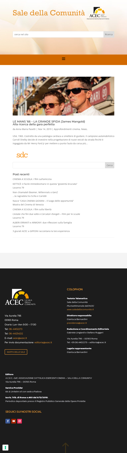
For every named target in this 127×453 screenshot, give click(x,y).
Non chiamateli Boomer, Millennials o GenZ (35, 194)
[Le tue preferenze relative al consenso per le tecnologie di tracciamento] (5, 448)
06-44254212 (16, 333)
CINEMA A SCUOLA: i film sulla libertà (32, 209)
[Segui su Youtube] (13, 421)
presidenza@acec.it (77, 323)
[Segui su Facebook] (7, 421)
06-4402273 (15, 329)
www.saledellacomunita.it (80, 309)
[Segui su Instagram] (19, 421)
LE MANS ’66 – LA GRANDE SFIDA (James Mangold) (49, 123)
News (84, 129)
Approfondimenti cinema (67, 129)
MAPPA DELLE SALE (16, 352)
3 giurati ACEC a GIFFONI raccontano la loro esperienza (41, 231)
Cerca (110, 165)
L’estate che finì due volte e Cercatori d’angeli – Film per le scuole (46, 216)
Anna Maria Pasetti (26, 129)
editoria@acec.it (43, 342)
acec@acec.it (20, 338)
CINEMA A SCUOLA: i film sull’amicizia (32, 179)
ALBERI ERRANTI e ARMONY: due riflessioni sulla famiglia (42, 224)
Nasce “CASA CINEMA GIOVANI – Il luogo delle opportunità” (43, 202)
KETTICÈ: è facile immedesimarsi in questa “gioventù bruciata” (45, 185)
